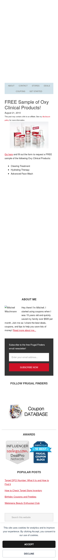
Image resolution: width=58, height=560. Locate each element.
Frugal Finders (29, 15)
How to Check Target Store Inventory (23, 490)
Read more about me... (24, 330)
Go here (9, 154)
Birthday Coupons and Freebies (20, 496)
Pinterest (27, 393)
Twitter (18, 393)
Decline (29, 553)
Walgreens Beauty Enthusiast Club (22, 503)
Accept (29, 544)
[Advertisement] (29, 51)
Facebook (8, 393)
